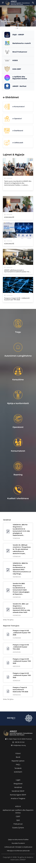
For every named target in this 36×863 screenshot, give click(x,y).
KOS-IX (18, 806)
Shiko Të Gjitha (8, 620)
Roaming (18, 474)
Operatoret (18, 427)
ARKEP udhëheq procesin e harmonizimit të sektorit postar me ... (17, 271)
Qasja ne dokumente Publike (18, 839)
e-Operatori (17, 119)
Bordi (18, 757)
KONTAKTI (18, 772)
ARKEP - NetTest (19, 86)
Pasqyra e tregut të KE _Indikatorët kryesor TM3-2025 (22, 661)
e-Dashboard (17, 131)
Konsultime (18, 379)
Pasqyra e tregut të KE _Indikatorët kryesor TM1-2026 (22, 633)
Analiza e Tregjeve (18, 798)
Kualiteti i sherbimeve (18, 498)
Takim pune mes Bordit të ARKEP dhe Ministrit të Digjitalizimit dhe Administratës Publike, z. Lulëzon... (17, 183)
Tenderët (18, 768)
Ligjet (18, 780)
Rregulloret (18, 784)
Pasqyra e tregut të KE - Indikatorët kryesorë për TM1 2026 (17, 299)
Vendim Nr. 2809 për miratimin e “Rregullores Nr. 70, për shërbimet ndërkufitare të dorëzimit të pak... (22, 549)
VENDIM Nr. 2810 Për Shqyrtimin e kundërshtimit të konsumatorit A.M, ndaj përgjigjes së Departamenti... (21, 530)
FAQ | (18, 765)
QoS (18, 820)
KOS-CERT (16, 69)
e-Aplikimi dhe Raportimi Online (19, 78)
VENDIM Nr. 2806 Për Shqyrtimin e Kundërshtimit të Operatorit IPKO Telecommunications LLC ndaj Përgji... (22, 568)
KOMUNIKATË (7, 22)
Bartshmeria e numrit (21, 43)
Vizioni (18, 753)
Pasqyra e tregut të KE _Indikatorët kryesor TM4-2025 (21, 647)
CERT (18, 816)
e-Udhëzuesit (17, 143)
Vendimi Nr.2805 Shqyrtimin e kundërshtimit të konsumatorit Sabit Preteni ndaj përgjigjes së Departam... (21, 589)
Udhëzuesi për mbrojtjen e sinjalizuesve (18, 847)
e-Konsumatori (18, 107)
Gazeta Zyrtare (18, 828)
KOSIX (15, 60)
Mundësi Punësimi (18, 843)
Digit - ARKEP (18, 35)
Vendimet (18, 787)
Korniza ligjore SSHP (18, 795)
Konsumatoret (18, 451)
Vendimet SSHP (18, 791)
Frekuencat (18, 824)
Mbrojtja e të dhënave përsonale (18, 851)
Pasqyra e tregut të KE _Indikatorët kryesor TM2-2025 (22, 675)
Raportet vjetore (18, 761)
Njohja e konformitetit (18, 403)
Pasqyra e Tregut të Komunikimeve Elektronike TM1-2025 (20, 690)
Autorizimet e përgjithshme (18, 356)
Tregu (18, 332)
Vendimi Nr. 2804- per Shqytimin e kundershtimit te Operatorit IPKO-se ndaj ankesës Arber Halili (21, 608)
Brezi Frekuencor (19, 52)
